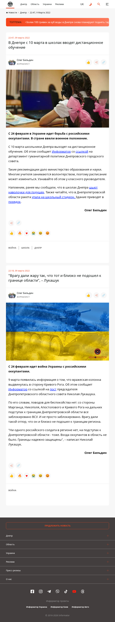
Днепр (23, 4)
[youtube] (74, 591)
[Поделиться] (96, 62)
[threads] (82, 591)
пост (53, 389)
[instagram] (41, 591)
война (12, 247)
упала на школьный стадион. (54, 197)
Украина (47, 4)
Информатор (61, 151)
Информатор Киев (59, 607)
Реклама (59, 4)
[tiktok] (66, 591)
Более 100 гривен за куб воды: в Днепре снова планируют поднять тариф (70, 22)
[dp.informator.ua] (10, 4)
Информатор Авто (80, 607)
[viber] (57, 591)
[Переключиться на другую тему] (90, 4)
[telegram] (49, 591)
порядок (14, 202)
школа (25, 247)
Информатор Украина (36, 607)
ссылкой (82, 151)
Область (35, 4)
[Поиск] (99, 4)
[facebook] (32, 591)
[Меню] (107, 4)
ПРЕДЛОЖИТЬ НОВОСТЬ (58, 525)
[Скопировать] (104, 62)
